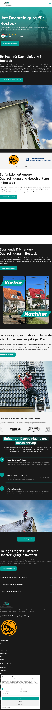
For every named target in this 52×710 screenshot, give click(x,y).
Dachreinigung (17, 344)
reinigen (39, 188)
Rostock (13, 65)
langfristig (5, 190)
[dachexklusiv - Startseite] (7, 4)
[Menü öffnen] (50, 3)
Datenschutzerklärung (6, 707)
